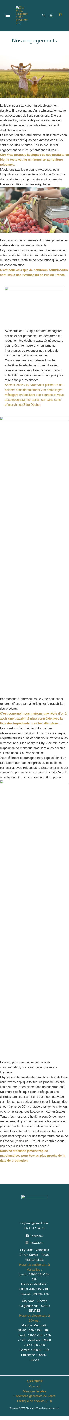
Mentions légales (34, 1391)
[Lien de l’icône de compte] (51, 15)
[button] (44, 15)
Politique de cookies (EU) (34, 1401)
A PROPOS (34, 1381)
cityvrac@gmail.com (34, 1223)
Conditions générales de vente (34, 1396)
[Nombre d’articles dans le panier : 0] (60, 14)
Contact (34, 1386)
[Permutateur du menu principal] (7, 15)
